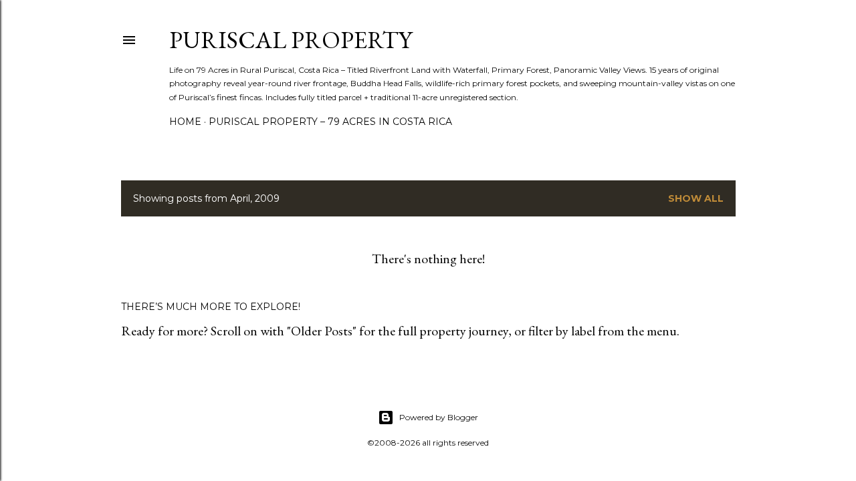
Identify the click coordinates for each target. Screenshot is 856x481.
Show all (696, 198)
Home (185, 122)
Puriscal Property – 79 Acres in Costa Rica (330, 122)
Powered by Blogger (438, 417)
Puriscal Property (290, 39)
